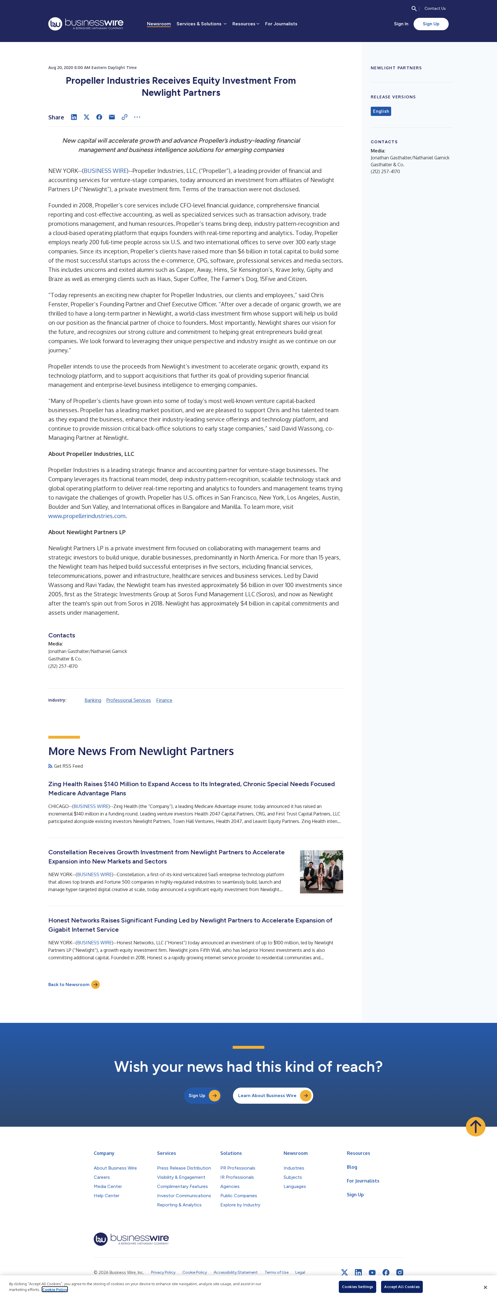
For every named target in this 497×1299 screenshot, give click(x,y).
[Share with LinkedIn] (74, 117)
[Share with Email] (111, 117)
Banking (93, 700)
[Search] (414, 8)
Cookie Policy (54, 1289)
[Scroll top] (475, 1126)
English (381, 111)
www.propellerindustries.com (86, 515)
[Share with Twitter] (86, 117)
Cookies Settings (357, 1286)
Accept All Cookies (401, 1286)
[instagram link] (399, 1272)
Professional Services (128, 700)
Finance (164, 700)
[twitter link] (344, 1272)
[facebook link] (386, 1272)
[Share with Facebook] (99, 117)
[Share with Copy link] (124, 117)
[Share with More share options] (137, 117)
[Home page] (85, 23)
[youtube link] (372, 1272)
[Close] (485, 1287)
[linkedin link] (358, 1272)
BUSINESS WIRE (105, 170)
